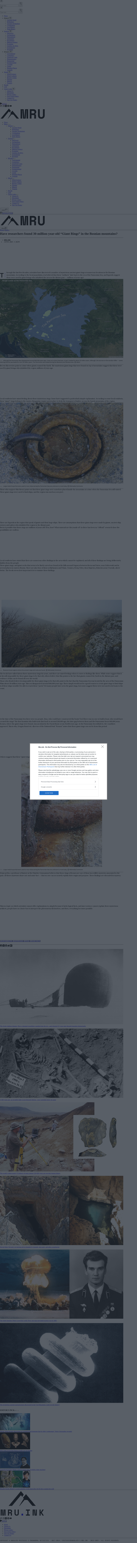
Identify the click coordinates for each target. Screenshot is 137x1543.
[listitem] (68, 782)
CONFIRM (49, 793)
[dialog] (68, 771)
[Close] (103, 747)
